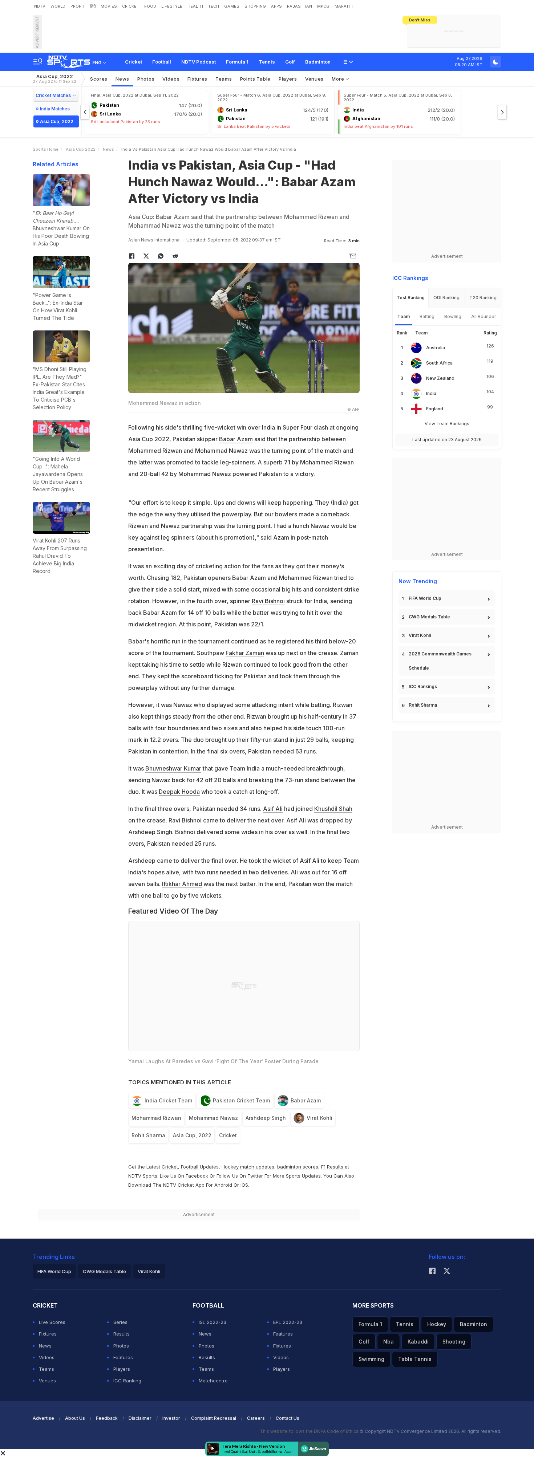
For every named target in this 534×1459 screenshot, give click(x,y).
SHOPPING (255, 6)
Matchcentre (213, 1380)
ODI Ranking (446, 297)
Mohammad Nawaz (213, 1118)
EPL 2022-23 (287, 1322)
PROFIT (77, 6)
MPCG (323, 6)
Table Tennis (415, 1359)
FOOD (150, 6)
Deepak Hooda (179, 791)
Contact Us (287, 1418)
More (339, 79)
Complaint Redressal (213, 1418)
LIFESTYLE (171, 6)
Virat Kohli (319, 1118)
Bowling (452, 316)
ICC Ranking (127, 1380)
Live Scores (52, 1322)
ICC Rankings (423, 686)
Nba (388, 1341)
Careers (256, 1418)
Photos (145, 79)
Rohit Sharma (148, 1135)
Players (121, 1369)
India (431, 393)
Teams (46, 1369)
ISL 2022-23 (212, 1322)
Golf (290, 62)
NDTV (39, 6)
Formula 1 (237, 62)
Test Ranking (411, 297)
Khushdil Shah (333, 808)
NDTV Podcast (198, 62)
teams (223, 79)
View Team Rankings (447, 423)
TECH (213, 6)
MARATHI (344, 6)
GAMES (231, 6)
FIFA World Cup (425, 598)
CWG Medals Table (429, 616)
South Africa (439, 363)
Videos (170, 79)
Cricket (133, 62)
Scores (99, 79)
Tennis (267, 62)
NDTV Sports (142, 1176)
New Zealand (440, 378)
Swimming (371, 1359)
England (434, 408)
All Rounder (483, 316)
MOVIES (109, 6)
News (122, 79)
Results (121, 1334)
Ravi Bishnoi (268, 601)
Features (123, 1357)
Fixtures (197, 79)
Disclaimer (140, 1418)
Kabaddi (418, 1341)
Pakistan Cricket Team (241, 1100)
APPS (276, 6)
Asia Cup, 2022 (54, 79)
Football (161, 62)
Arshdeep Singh (266, 1118)
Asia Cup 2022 (81, 149)
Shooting (453, 1341)
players (288, 79)
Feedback (107, 1418)
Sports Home (45, 149)
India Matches (55, 108)
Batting (427, 316)
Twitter (255, 1176)
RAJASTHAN (299, 6)
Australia (435, 347)
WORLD (57, 6)
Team (403, 316)
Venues (314, 79)
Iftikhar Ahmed (182, 883)
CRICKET (130, 6)
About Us (75, 1418)
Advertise (43, 1418)
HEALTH (195, 6)
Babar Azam (236, 439)
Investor (171, 1418)
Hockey (436, 1324)
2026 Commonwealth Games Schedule (440, 661)
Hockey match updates (248, 1167)
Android (223, 1185)
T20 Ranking (483, 297)
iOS (244, 1185)
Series (120, 1322)
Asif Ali (273, 808)
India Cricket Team (168, 1100)
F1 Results (333, 1167)
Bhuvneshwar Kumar (173, 768)
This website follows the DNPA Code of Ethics (310, 1431)
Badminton (318, 62)
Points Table (255, 79)
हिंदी (93, 6)
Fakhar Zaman (245, 653)
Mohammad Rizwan (156, 1118)
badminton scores (297, 1167)
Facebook (197, 1176)
